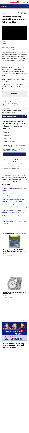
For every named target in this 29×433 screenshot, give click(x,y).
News (4, 13)
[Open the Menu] (2, 2)
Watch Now (24, 2)
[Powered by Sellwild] (24, 320)
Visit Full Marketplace (21, 233)
